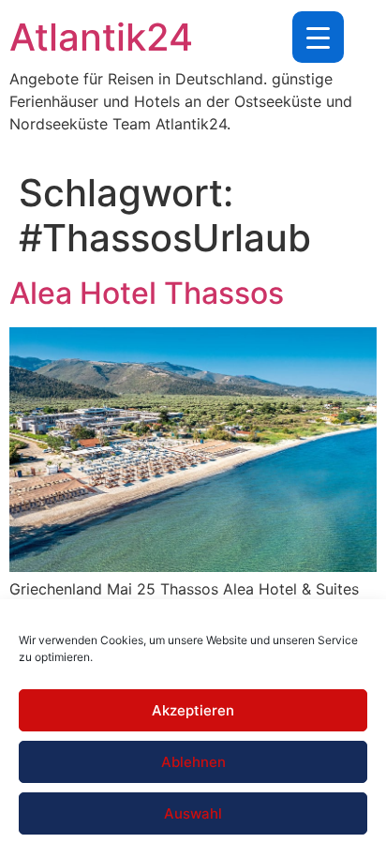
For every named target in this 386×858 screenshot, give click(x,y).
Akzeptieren (193, 710)
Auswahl (193, 813)
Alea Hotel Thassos (146, 293)
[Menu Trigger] (318, 37)
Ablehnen (193, 762)
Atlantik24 (101, 37)
